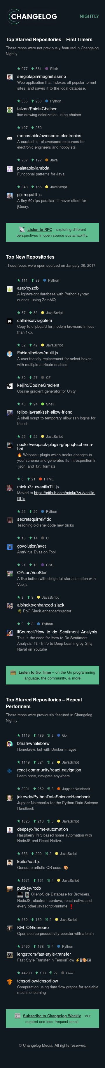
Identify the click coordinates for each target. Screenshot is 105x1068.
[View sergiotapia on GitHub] (10, 78)
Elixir (54, 68)
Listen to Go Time (35, 672)
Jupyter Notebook (76, 788)
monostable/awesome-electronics (49, 135)
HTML (49, 478)
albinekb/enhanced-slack (40, 605)
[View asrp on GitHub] (10, 290)
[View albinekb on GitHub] (10, 607)
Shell (50, 403)
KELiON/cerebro (33, 927)
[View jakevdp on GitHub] (10, 798)
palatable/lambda (33, 168)
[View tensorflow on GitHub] (10, 983)
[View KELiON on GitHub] (10, 929)
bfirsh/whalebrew (33, 743)
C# (48, 377)
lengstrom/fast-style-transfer (44, 954)
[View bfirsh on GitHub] (10, 745)
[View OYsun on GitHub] (10, 574)
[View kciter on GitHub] (10, 863)
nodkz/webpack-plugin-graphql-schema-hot (55, 446)
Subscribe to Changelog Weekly (52, 1015)
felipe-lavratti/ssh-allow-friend (44, 412)
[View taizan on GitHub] (10, 110)
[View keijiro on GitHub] (10, 387)
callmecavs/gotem (34, 320)
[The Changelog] (31, 22)
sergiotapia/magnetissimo (41, 76)
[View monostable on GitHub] (10, 137)
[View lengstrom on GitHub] (10, 956)
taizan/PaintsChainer (37, 108)
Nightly (89, 16)
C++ (69, 972)
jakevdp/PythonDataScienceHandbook (54, 796)
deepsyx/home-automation (42, 829)
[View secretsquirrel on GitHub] (10, 521)
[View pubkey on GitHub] (10, 890)
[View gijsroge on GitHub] (10, 196)
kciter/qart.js (29, 861)
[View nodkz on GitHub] (10, 446)
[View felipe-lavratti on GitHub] (10, 414)
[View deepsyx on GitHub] (10, 831)
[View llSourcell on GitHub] (10, 633)
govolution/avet (31, 546)
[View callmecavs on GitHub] (10, 322)
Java (54, 159)
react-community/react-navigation (49, 769)
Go (64, 735)
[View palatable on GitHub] (10, 170)
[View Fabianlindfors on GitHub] (10, 354)
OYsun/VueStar (32, 572)
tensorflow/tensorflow (37, 981)
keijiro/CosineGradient (38, 385)
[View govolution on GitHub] (10, 548)
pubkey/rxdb (29, 888)
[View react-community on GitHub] (10, 772)
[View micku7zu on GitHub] (10, 488)
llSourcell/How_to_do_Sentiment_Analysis (57, 631)
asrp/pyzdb (27, 288)
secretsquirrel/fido (34, 519)
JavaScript (58, 186)
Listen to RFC (39, 229)
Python (55, 100)
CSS (49, 564)
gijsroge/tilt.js (29, 194)
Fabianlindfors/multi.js (37, 352)
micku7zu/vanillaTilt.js (38, 486)
